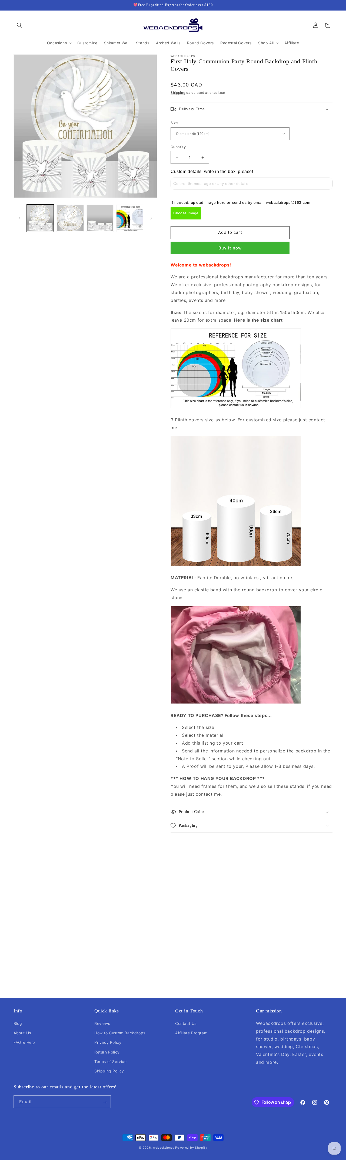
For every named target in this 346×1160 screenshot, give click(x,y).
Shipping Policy (109, 1071)
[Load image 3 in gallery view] (100, 218)
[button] (19, 25)
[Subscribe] (105, 1102)
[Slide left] (19, 218)
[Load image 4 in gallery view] (129, 218)
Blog (18, 1023)
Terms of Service (110, 1061)
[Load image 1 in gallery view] (40, 218)
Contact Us (186, 1023)
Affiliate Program (191, 1033)
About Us (22, 1033)
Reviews (102, 1023)
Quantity (178, 147)
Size (174, 123)
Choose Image (185, 213)
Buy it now (230, 248)
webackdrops (163, 1147)
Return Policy (107, 1052)
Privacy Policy (107, 1042)
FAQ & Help (24, 1042)
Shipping (178, 93)
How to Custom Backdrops (119, 1033)
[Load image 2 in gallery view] (70, 218)
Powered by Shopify (191, 1147)
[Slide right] (151, 218)
